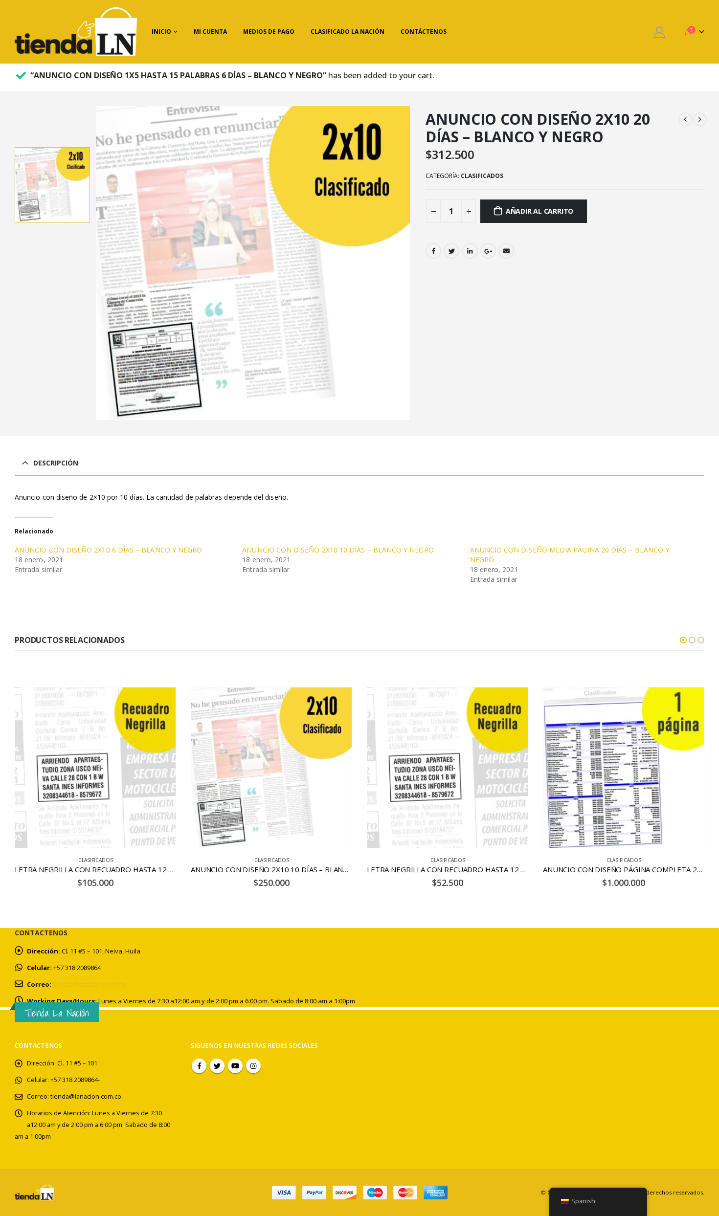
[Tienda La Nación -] (76, 31)
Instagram (253, 1066)
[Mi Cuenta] (659, 32)
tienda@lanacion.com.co (89, 984)
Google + (488, 251)
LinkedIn (470, 251)
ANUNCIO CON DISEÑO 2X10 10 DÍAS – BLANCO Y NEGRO (337, 549)
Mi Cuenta (210, 31)
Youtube (235, 1066)
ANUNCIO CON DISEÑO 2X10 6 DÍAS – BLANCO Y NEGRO (108, 549)
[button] (683, 640)
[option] (52, 185)
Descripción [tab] (55, 462)
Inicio (161, 31)
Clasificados (482, 176)
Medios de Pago (268, 31)
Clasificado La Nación (347, 31)
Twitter (451, 251)
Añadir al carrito (539, 211)
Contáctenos (424, 31)
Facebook (433, 251)
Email (506, 251)
